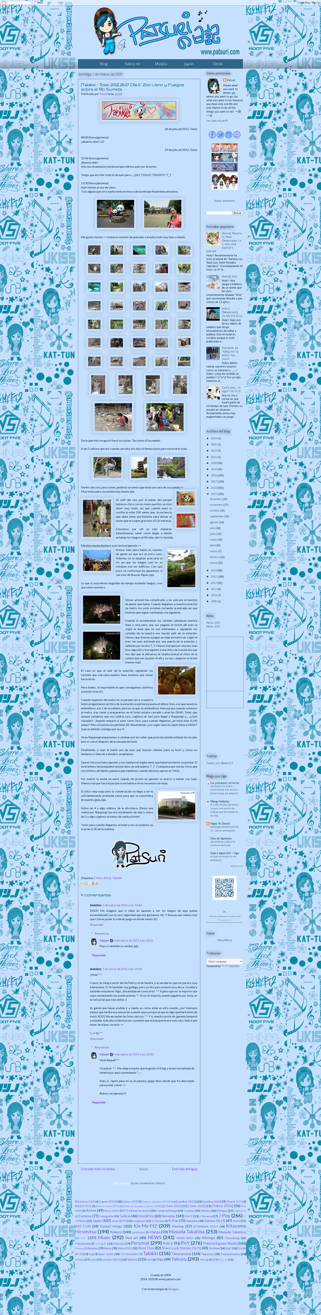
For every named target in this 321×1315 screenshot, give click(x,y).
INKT (189, 1216)
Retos (107, 1248)
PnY (185, 1243)
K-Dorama (158, 1221)
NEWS (154, 1237)
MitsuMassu (224, 940)
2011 (214, 589)
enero (214, 563)
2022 (214, 450)
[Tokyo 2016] (222, 1206)
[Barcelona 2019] (85, 1201)
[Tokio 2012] (102, 878)
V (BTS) (116, 1259)
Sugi (91, 1254)
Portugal (79, 1248)
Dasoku (205, 1210)
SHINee (214, 1248)
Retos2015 (125, 1248)
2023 (214, 444)
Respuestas (102, 933)
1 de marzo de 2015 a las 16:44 (122, 905)
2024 (214, 438)
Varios (132, 1259)
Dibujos (222, 1210)
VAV (149, 1259)
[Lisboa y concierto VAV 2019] (157, 1201)
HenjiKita (146, 1216)
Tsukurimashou (230, 1254)
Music (104, 1237)
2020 (214, 463)
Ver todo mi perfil (217, 120)
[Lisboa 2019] (130, 1201)
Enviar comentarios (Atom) (148, 1183)
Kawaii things (111, 1226)
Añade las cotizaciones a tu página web (225, 916)
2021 (214, 457)
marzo (214, 551)
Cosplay (189, 1210)
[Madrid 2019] (83, 1206)
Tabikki (117, 878)
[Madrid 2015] (234, 1201)
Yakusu (179, 1259)
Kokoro (116, 1232)
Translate (234, 966)
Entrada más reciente (98, 1169)
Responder (97, 924)
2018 (214, 475)
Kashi (236, 1221)
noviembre (216, 505)
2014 (214, 570)
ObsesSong (232, 1238)
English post (240, 1210)
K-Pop (173, 1220)
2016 (214, 488)
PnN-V (168, 1243)
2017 (214, 481)
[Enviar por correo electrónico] (83, 883)
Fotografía (106, 1216)
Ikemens (168, 1216)
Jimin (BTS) (119, 1221)
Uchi (93, 1259)
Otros (218, 63)
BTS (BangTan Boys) (136, 1210)
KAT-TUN (83, 1226)
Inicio (143, 1169)
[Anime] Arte (229, 276)
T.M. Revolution (129, 1254)
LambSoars (138, 1232)
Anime (91, 1210)
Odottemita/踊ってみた (91, 1243)
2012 (214, 583)
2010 (214, 595)
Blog (104, 63)
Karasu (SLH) (214, 1220)
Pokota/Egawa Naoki (220, 1243)
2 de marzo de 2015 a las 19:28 (122, 969)
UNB (104, 1259)
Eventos (85, 1216)
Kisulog (178, 1226)
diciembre (216, 499)
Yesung (204, 1259)
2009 (214, 601)
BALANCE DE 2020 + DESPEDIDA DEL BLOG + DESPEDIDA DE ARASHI (224, 790)
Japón (189, 63)
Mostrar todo (237, 866)
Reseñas (92, 1248)
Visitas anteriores (224, 200)
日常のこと (220, 1259)
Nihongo (208, 1238)
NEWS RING (185, 1238)
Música (161, 63)
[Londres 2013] (186, 1201)
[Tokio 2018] (196, 1206)
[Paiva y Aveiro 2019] (107, 1206)
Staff (228, 1248)
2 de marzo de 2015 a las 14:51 (133, 940)
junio (213, 534)
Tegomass (207, 1254)
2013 (214, 576)
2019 (214, 469)
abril (212, 545)
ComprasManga (166, 1210)
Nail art (131, 1238)
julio (213, 528)
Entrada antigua (184, 1169)
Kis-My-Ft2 (145, 1225)
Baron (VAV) (111, 1210)
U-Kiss (79, 1259)
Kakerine (192, 1221)
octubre (215, 510)
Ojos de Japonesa (220, 838)
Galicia (125, 1216)
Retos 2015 (213, 626)
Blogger (173, 1289)
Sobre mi (132, 63)
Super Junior (106, 1254)
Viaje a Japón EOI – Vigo (224, 853)
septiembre (217, 516)
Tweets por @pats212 (219, 763)
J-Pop (224, 1215)
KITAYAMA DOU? (205, 1226)
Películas (119, 1243)
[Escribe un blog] (86, 883)
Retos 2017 (213, 622)
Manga (155, 1232)
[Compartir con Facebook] (93, 883)
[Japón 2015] (107, 1201)
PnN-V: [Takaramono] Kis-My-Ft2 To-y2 (232, 312)
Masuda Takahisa (187, 1231)
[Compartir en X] (90, 883)
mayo (213, 539)
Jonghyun (139, 1221)
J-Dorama (205, 1216)
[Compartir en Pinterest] (97, 883)
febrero (215, 557)
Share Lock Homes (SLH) (181, 1248)
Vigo (160, 1259)
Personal (140, 1243)
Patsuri (104, 940)
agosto (214, 522)
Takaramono (181, 1254)
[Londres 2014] (211, 1201)
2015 (214, 494)
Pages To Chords (220, 823)
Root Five (146, 1248)
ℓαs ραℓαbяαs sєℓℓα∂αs (224, 783)
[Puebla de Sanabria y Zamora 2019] (141, 1206)
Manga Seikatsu (219, 801)
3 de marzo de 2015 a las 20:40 (133, 1054)
